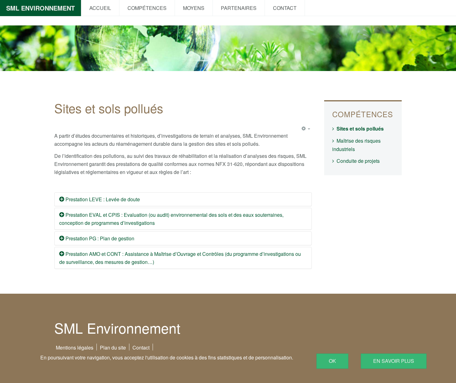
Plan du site (113, 347)
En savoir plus (393, 360)
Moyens (193, 7)
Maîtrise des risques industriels (356, 145)
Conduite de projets (358, 160)
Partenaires (239, 7)
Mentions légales (74, 347)
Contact (285, 7)
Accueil (100, 7)
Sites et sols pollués (360, 128)
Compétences (147, 7)
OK (332, 360)
